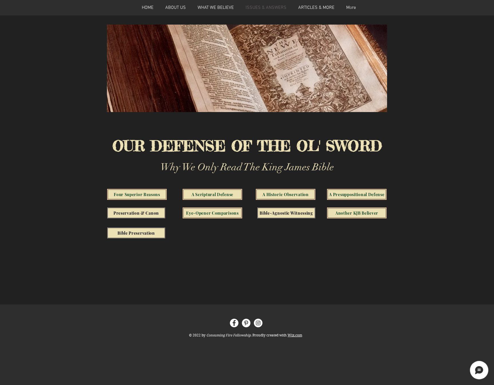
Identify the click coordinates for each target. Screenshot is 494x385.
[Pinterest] (246, 323)
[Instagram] (258, 323)
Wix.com (295, 335)
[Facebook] (234, 323)
